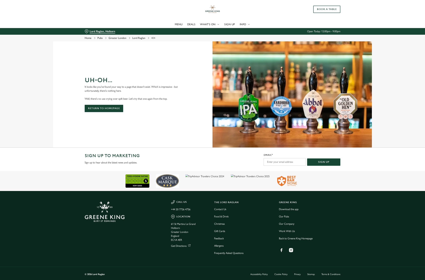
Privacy (297, 274)
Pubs (100, 38)
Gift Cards (219, 231)
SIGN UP (323, 162)
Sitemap (311, 274)
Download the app (288, 209)
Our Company (286, 223)
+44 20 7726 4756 (180, 209)
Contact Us (220, 209)
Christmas (219, 223)
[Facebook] (281, 250)
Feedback (219, 238)
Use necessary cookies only (321, 19)
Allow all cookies (321, 8)
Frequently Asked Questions (229, 253)
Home (88, 38)
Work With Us (287, 231)
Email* (268, 155)
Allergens (219, 245)
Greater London (117, 38)
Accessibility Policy (259, 274)
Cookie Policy (281, 274)
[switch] (171, 30)
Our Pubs (284, 216)
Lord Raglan (138, 38)
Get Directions (179, 245)
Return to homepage (104, 108)
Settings (246, 30)
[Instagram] (291, 250)
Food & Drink (221, 216)
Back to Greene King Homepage (296, 238)
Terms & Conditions (330, 274)
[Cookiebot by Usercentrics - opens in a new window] (97, 30)
